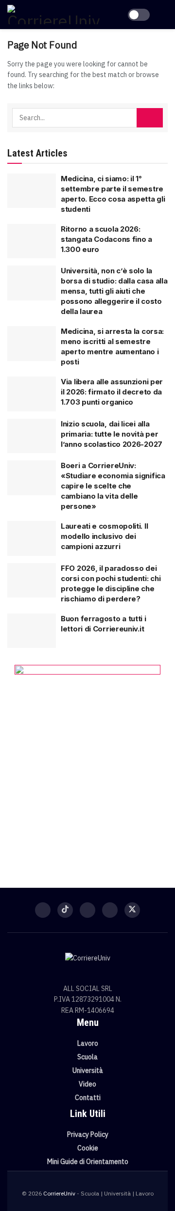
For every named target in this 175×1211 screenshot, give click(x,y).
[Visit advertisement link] (87, 762)
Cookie (87, 1148)
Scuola (87, 1057)
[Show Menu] (163, 14)
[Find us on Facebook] (43, 910)
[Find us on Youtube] (110, 910)
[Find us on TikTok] (65, 910)
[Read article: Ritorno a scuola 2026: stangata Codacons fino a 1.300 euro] (31, 241)
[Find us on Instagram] (87, 910)
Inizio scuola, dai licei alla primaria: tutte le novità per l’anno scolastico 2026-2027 (111, 434)
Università (87, 1070)
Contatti (88, 1097)
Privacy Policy (87, 1134)
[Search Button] (150, 117)
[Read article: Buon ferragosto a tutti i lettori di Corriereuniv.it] (31, 630)
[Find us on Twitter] (132, 910)
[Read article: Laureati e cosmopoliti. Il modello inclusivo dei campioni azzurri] (31, 538)
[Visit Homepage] (53, 14)
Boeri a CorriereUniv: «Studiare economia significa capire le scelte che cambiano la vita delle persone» (113, 486)
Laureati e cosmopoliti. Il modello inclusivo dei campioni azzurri (104, 536)
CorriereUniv (59, 1193)
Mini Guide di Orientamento (87, 1161)
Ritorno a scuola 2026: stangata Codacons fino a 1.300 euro (106, 239)
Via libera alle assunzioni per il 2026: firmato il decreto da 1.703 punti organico (112, 392)
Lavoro (87, 1043)
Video (87, 1084)
